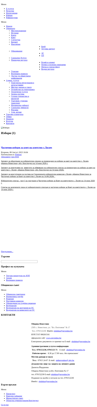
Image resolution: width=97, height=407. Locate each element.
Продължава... (7, 251)
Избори (18, 155)
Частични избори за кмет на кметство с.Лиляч (26, 147)
